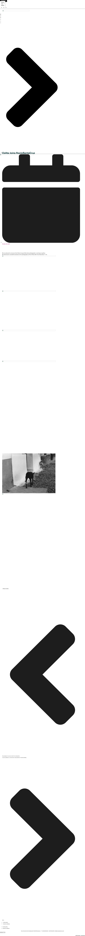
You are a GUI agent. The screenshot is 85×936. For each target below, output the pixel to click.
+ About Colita (5, 588)
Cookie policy (5, 922)
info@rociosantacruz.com (59, 931)
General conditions (6, 923)
